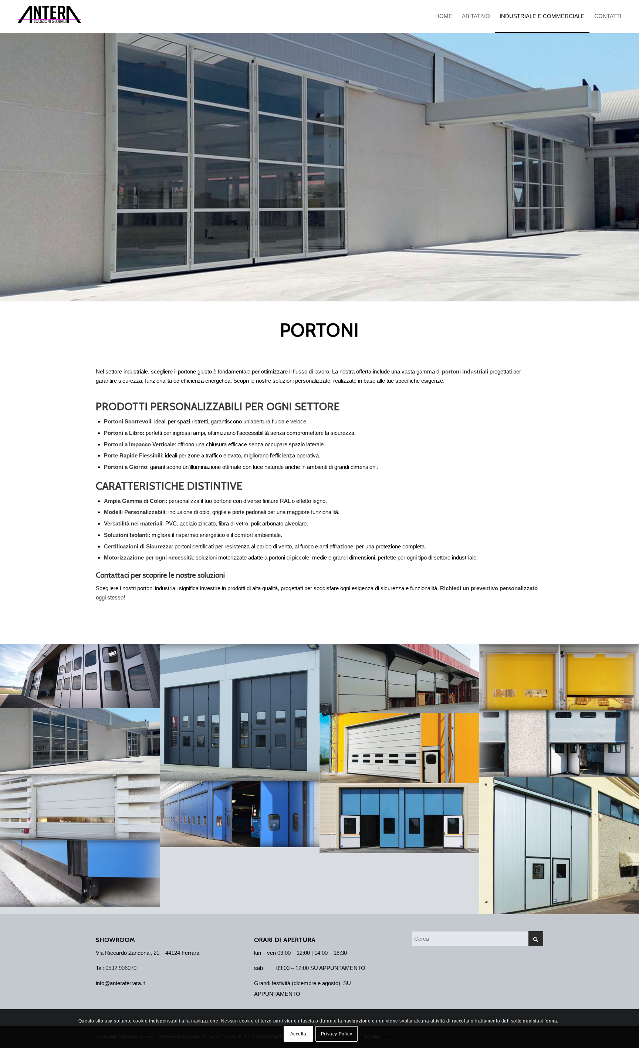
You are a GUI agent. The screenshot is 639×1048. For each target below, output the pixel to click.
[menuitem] (443, 16)
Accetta (298, 1034)
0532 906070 (120, 968)
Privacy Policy (336, 1034)
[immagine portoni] (80, 676)
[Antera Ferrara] (49, 16)
